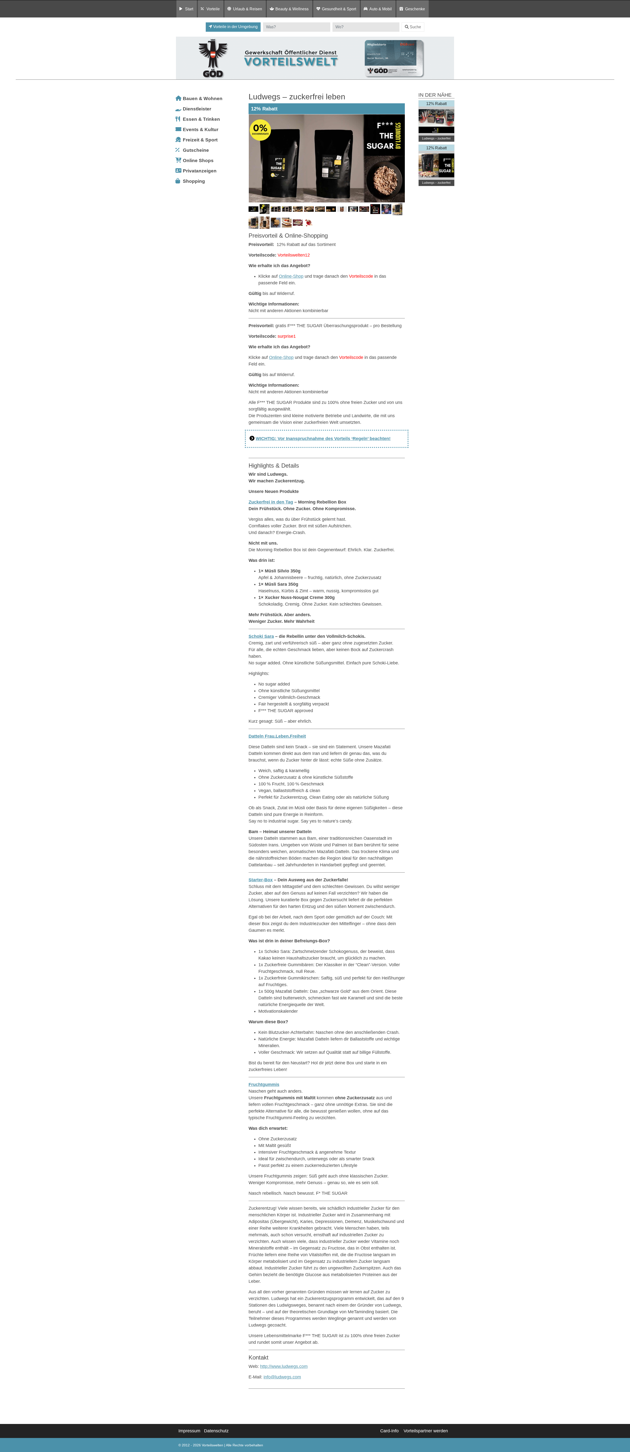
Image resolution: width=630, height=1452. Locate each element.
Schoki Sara (261, 636)
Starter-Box (261, 879)
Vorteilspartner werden (426, 1430)
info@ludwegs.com (282, 1377)
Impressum (189, 1430)
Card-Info (389, 1430)
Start (189, 9)
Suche (415, 27)
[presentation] (253, 158)
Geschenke (415, 9)
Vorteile (213, 9)
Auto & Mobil (380, 9)
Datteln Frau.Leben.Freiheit (277, 736)
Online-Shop (291, 276)
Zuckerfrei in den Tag (271, 502)
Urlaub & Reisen (247, 9)
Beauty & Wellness (292, 9)
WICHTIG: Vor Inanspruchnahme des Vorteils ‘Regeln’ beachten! (323, 438)
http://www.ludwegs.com (284, 1366)
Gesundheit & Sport (339, 9)
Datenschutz (216, 1430)
